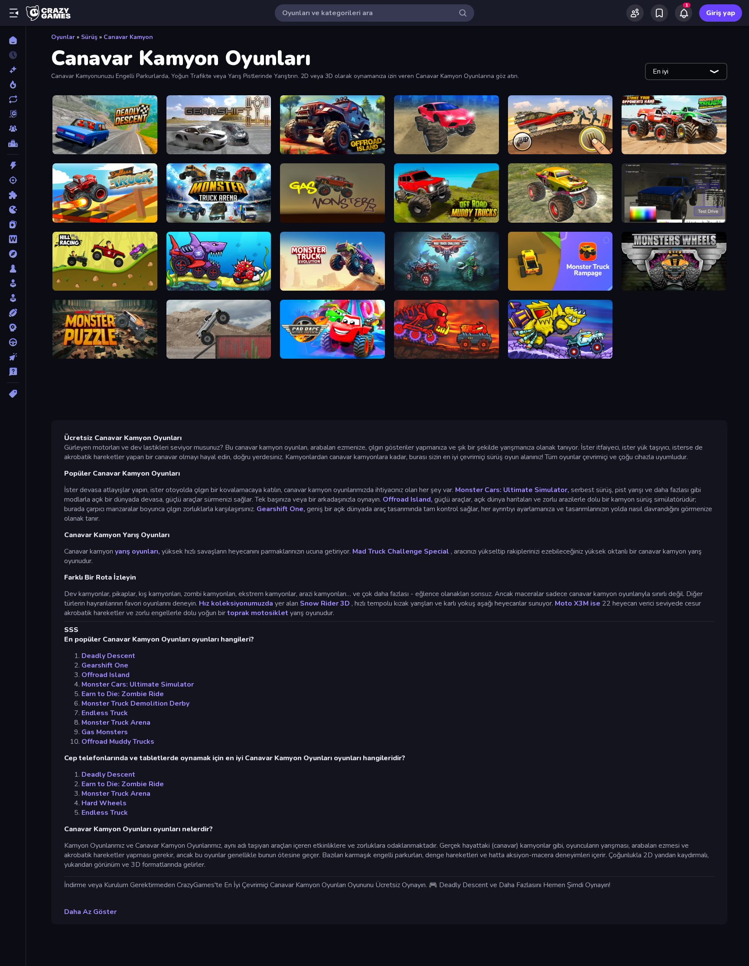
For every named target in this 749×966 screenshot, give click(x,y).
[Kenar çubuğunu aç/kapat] (13, 13)
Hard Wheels (104, 803)
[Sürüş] (13, 342)
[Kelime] (13, 239)
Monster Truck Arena (115, 722)
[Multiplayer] (13, 128)
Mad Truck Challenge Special (400, 551)
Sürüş (89, 37)
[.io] (13, 209)
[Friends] (635, 13)
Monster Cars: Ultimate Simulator (137, 684)
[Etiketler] (13, 393)
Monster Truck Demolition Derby (135, 703)
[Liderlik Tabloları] (13, 143)
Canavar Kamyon (128, 37)
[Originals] (13, 114)
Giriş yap (720, 13)
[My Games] (659, 13)
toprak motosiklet (257, 613)
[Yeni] (13, 69)
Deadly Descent (108, 656)
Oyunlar (63, 37)
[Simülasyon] (13, 298)
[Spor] (13, 312)
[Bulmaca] (13, 195)
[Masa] (13, 268)
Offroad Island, (408, 499)
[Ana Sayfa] (13, 40)
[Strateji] (13, 327)
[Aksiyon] (13, 165)
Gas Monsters (104, 732)
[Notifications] (683, 13)
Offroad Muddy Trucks (117, 741)
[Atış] (13, 180)
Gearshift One (104, 665)
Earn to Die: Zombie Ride (122, 694)
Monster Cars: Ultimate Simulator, (512, 490)
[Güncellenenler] (13, 99)
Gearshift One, (281, 509)
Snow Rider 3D (325, 603)
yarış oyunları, (137, 551)
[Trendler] (13, 84)
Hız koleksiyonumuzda (236, 603)
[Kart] (13, 224)
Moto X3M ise (577, 603)
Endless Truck (104, 713)
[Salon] (13, 283)
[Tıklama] (13, 357)
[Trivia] (13, 371)
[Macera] (13, 253)
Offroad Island (105, 675)
